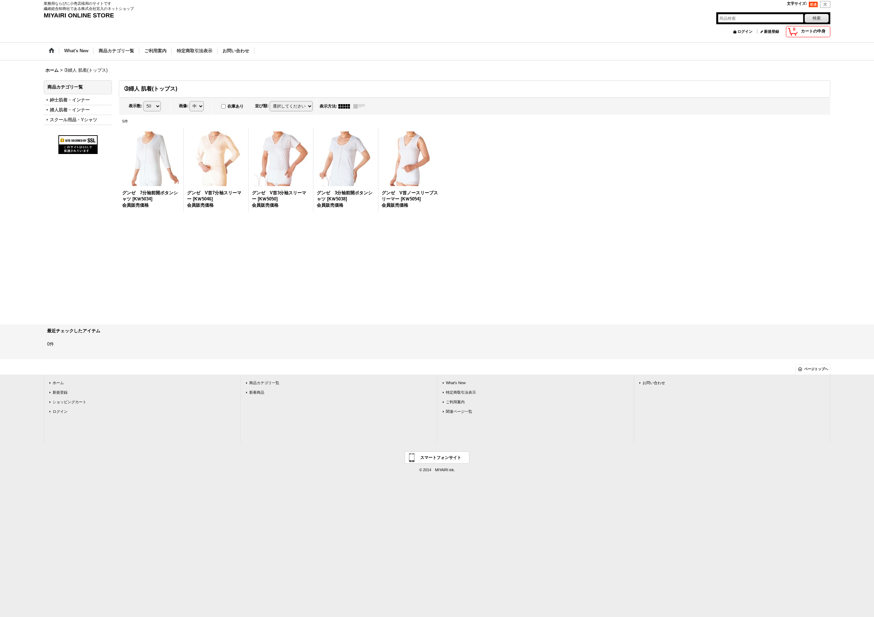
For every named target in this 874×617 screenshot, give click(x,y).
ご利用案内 (455, 402)
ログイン (744, 31)
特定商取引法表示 (461, 392)
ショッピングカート (69, 402)
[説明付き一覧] (360, 106)
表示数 (135, 105)
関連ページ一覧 (459, 411)
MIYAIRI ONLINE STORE (79, 15)
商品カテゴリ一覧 (264, 383)
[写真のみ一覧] (345, 106)
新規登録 (771, 31)
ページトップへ (816, 369)
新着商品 (256, 392)
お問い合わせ (654, 383)
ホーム (58, 383)
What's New (456, 383)
